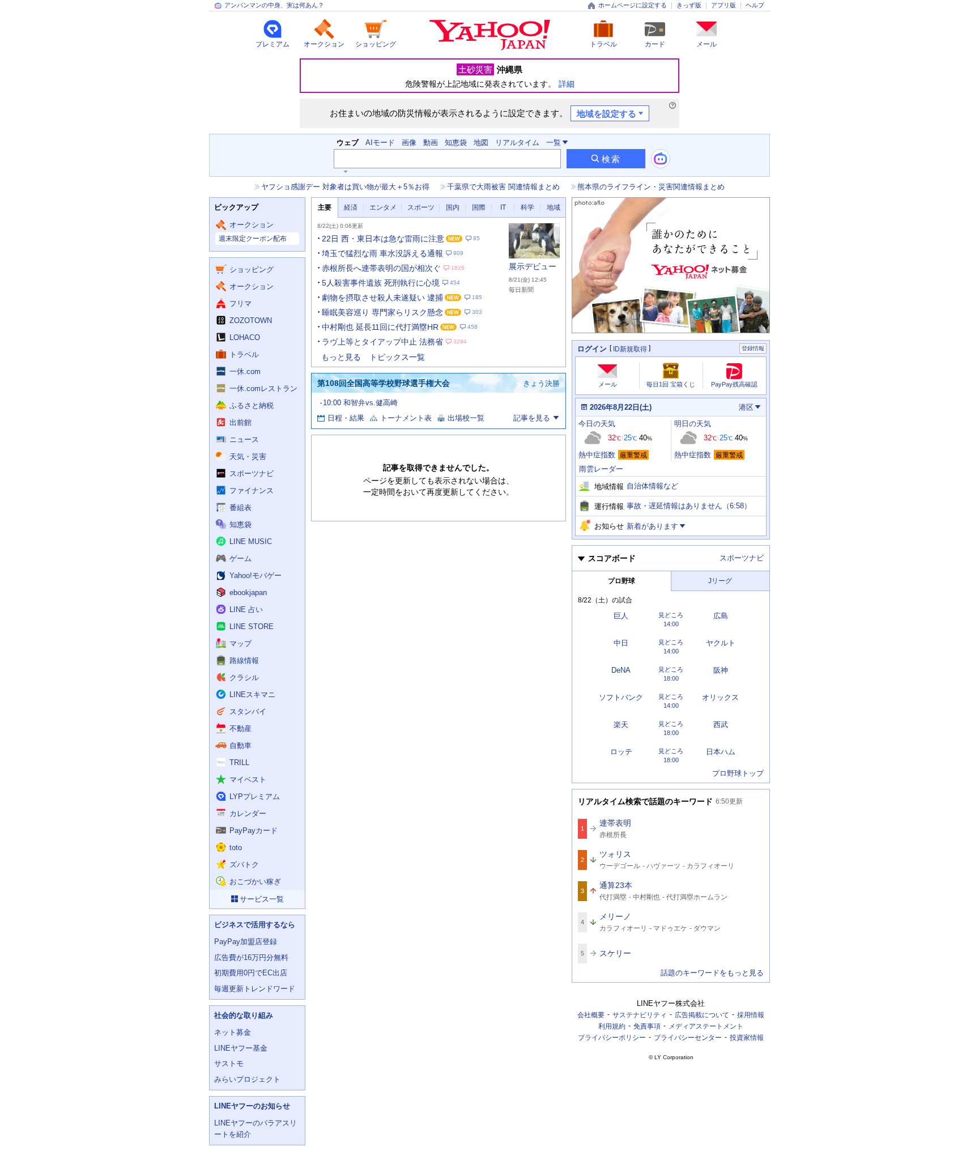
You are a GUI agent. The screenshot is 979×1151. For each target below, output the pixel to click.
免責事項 (647, 1026)
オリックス (720, 697)
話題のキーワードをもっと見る (712, 972)
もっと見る (341, 357)
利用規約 (611, 1026)
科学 (527, 207)
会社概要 (591, 1015)
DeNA (621, 670)
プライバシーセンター (688, 1037)
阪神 (720, 670)
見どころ (670, 615)
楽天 (621, 724)
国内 (452, 207)
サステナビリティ (639, 1015)
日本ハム (720, 751)
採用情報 (750, 1015)
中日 (621, 643)
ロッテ (621, 751)
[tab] (325, 208)
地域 (553, 207)
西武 (720, 724)
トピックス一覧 (397, 357)
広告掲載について (702, 1015)
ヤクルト (720, 643)
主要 (324, 207)
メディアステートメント (706, 1026)
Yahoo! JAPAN (489, 35)
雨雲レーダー (601, 469)
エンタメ (383, 207)
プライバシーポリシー (612, 1037)
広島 (720, 615)
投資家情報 (747, 1037)
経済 (350, 207)
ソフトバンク (621, 697)
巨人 (621, 615)
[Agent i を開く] (660, 158)
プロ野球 (621, 581)
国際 (479, 207)
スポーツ (421, 207)
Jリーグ (720, 581)
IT (503, 207)
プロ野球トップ (738, 773)
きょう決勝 (541, 383)
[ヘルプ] (672, 105)
